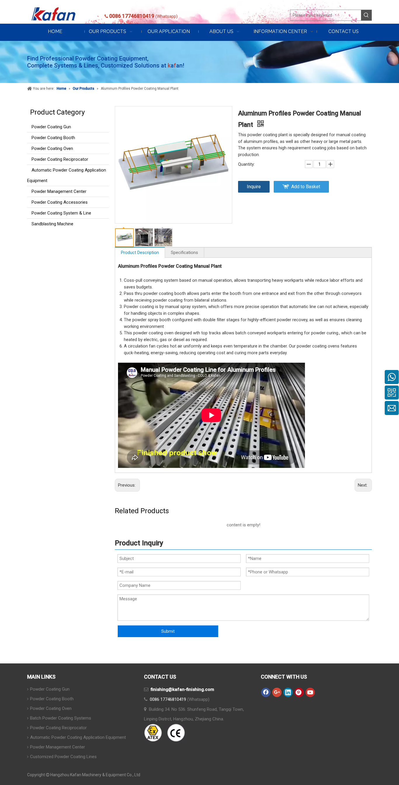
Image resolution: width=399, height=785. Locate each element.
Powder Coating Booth (53, 137)
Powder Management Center (59, 191)
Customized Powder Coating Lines (63, 756)
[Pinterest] (299, 692)
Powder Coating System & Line (61, 213)
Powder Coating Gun (51, 126)
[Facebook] (265, 692)
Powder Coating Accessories (60, 202)
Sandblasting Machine (52, 223)
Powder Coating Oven (52, 148)
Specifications (184, 252)
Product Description (140, 252)
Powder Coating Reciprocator (60, 159)
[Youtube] (310, 692)
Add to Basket (305, 186)
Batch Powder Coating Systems (60, 718)
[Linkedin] (288, 692)
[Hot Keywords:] (366, 15)
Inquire (254, 186)
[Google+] (277, 692)
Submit (168, 631)
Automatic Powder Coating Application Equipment (66, 175)
